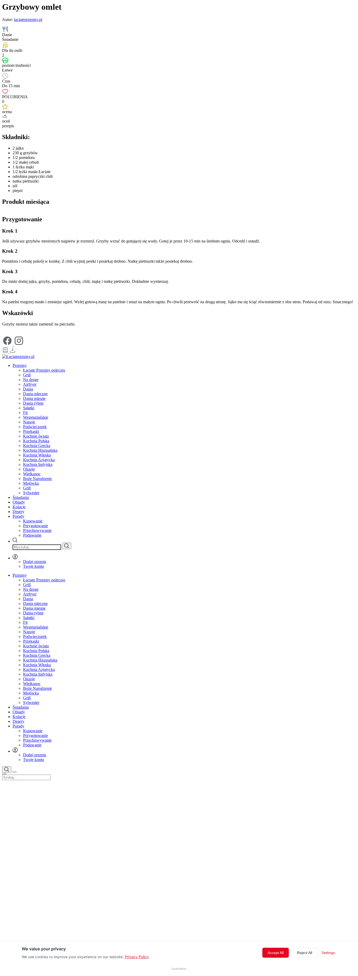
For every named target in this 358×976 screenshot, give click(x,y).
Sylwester (31, 492)
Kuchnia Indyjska (37, 464)
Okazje (29, 469)
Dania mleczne (35, 393)
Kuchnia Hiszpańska (40, 450)
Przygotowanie (35, 525)
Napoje (29, 422)
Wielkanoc (32, 474)
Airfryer (29, 384)
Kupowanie (32, 521)
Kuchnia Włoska (37, 455)
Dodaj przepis (34, 561)
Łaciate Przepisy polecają (44, 370)
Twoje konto (33, 566)
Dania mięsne (34, 398)
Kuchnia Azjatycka (39, 459)
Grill (27, 375)
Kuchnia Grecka (36, 445)
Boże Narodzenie (37, 478)
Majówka (31, 483)
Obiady (19, 502)
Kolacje (19, 507)
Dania (28, 389)
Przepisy (20, 365)
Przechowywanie (37, 530)
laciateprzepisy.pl (28, 19)
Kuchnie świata (36, 436)
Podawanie (32, 535)
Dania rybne (33, 403)
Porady (18, 516)
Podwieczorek (35, 426)
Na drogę (31, 379)
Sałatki (28, 408)
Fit (25, 412)
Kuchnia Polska (36, 441)
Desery (18, 511)
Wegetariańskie (35, 417)
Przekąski (31, 431)
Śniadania (21, 497)
